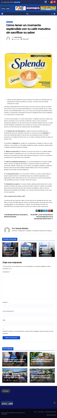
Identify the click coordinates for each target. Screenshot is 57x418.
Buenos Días (41, 411)
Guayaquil (6, 373)
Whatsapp (6, 391)
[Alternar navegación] (27, 14)
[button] (51, 13)
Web (4, 320)
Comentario (6, 272)
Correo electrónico (8, 311)
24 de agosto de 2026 (11, 364)
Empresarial (7, 243)
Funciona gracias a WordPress (8, 412)
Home (35, 411)
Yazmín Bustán (18, 37)
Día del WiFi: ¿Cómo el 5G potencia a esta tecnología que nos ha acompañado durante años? (42, 216)
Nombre (5, 302)
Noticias (33, 357)
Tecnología (6, 245)
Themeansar (4, 414)
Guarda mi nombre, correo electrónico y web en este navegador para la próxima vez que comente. (28, 332)
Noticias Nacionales (51, 415)
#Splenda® (25, 39)
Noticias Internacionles (50, 411)
